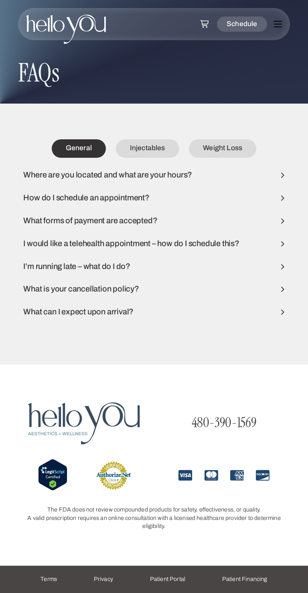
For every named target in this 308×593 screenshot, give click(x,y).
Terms (49, 579)
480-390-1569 (224, 423)
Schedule (242, 24)
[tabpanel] (153, 243)
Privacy (103, 579)
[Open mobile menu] (278, 24)
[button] (153, 175)
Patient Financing (244, 579)
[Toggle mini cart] (205, 24)
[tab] (79, 148)
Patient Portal (167, 579)
